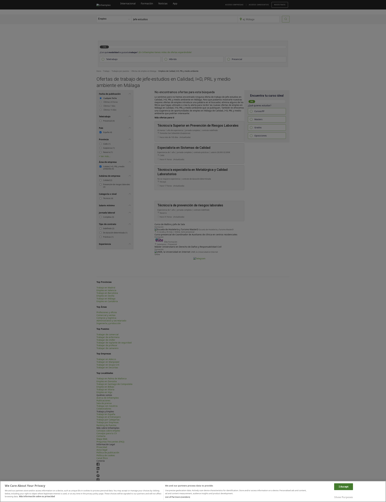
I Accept (343, 486)
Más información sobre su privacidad (37, 496)
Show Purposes (343, 497)
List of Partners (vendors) (177, 497)
